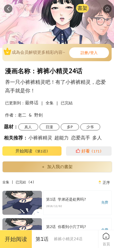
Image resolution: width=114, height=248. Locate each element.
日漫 (49, 127)
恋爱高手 (80, 137)
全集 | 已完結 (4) (18, 182)
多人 (97, 137)
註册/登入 (89, 53)
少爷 (90, 127)
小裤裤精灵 (40, 137)
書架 (82, 8)
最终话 (31, 102)
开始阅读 (31, 151)
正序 (106, 182)
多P (70, 127)
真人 (28, 127)
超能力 (61, 137)
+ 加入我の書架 (57, 166)
